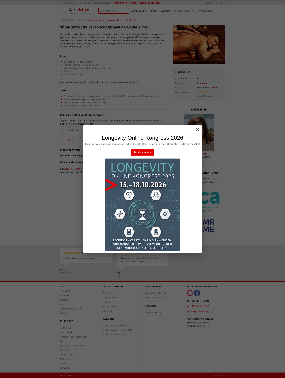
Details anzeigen (142, 152)
